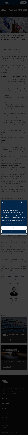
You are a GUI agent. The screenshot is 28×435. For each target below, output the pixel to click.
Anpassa (13, 231)
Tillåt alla (14, 228)
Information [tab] (14, 205)
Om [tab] (23, 205)
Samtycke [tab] (5, 205)
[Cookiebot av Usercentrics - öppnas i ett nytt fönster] (21, 202)
